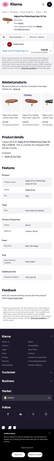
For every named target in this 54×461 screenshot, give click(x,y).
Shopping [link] (14, 12)
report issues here (15, 298)
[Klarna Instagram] (46, 414)
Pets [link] (45, 12)
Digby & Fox (30, 190)
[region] (27, 445)
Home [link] (38, 12)
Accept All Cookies (35, 455)
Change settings (27, 447)
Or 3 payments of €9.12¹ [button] (11, 125)
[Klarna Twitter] (33, 414)
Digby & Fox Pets (13, 156)
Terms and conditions (29, 68)
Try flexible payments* (22, 29)
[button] (7, 20)
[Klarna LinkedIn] (21, 414)
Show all (16, 89)
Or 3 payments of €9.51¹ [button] (30, 125)
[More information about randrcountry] (3, 44)
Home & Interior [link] (26, 12)
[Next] (48, 108)
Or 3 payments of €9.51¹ (39, 52)
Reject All (18, 455)
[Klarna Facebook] (8, 414)
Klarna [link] (4, 12)
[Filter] (4, 37)
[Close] (49, 433)
